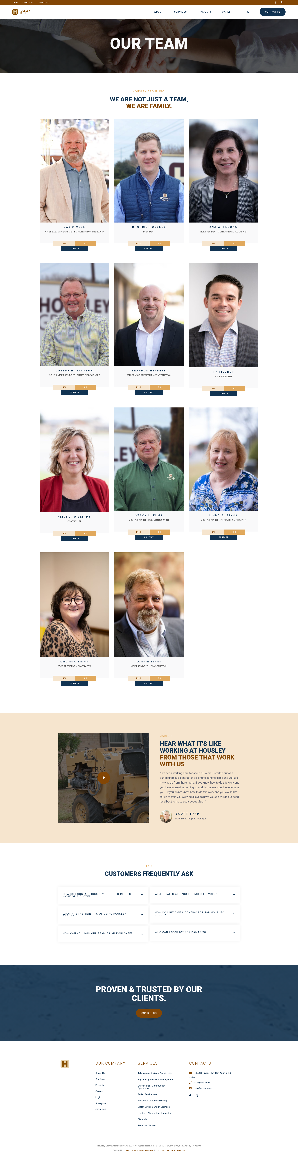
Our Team (100, 1079)
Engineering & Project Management (156, 1079)
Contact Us (149, 1013)
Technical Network (147, 1125)
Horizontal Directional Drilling (152, 1100)
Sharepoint (100, 1103)
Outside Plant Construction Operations (151, 1087)
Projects (99, 1085)
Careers (99, 1091)
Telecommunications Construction (155, 1073)
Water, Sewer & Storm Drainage (154, 1106)
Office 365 (100, 1109)
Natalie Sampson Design (139, 1150)
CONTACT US (272, 11)
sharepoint (28, 2)
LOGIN (15, 2)
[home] (21, 12)
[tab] (64, 243)
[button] (161, 11)
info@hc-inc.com (203, 1088)
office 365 (44, 2)
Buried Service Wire (147, 1094)
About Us (100, 1073)
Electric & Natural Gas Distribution (155, 1113)
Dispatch (142, 1119)
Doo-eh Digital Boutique (170, 1150)
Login (98, 1097)
